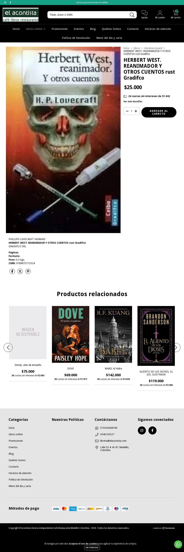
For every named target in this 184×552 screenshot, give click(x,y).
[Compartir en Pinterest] (28, 272)
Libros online (34, 28)
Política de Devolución (76, 37)
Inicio (16, 28)
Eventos (79, 28)
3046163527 (107, 434)
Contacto (133, 28)
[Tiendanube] (164, 528)
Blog (93, 28)
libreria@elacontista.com (113, 440)
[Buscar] (132, 15)
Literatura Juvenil (153, 48)
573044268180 (108, 427)
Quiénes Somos (111, 28)
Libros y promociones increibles (92, 2)
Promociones (60, 28)
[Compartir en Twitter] (20, 272)
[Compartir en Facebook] (13, 272)
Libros (136, 48)
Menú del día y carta (109, 37)
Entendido (92, 548)
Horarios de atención (158, 28)
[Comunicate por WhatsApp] (178, 544)
